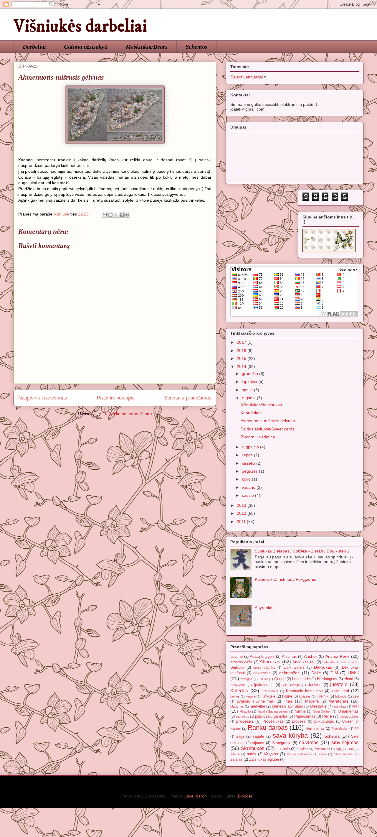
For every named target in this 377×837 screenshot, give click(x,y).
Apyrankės (265, 607)
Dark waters (294, 667)
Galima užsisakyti (86, 46)
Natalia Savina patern (272, 711)
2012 (242, 513)
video (323, 754)
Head (348, 679)
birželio (249, 463)
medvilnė (257, 706)
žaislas (236, 759)
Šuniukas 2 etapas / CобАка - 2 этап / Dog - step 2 (302, 551)
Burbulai (237, 667)
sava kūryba (290, 735)
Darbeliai (34, 46)
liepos (248, 455)
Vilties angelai (343, 754)
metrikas (340, 706)
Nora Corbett (322, 711)
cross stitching (264, 667)
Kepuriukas (251, 412)
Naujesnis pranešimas (42, 398)
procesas (244, 721)
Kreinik (322, 696)
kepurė (251, 696)
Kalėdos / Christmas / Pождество (285, 579)
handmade (301, 679)
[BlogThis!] (110, 215)
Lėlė (356, 696)
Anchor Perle (337, 656)
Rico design (339, 728)
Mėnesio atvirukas (287, 706)
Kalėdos (239, 690)
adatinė (236, 657)
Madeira (312, 701)
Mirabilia (245, 711)
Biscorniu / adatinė (258, 437)
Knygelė (268, 696)
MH (355, 706)
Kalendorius (270, 691)
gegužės (250, 471)
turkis (251, 754)
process (299, 721)
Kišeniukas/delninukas (261, 404)
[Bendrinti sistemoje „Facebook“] (122, 215)
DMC (353, 672)
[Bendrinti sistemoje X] (116, 215)
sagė (240, 736)
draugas (246, 679)
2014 (242, 366)
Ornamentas (348, 711)
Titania (235, 754)
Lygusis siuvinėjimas (255, 701)
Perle (327, 716)
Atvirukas (269, 662)
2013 (242, 505)
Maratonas (338, 701)
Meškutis (318, 706)
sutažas (302, 749)
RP (356, 728)
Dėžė (316, 672)
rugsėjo (249, 397)
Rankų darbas (267, 727)
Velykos (271, 754)
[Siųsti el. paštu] (105, 215)
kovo (247, 479)
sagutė (258, 736)
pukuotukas (324, 721)
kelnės (235, 696)
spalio (248, 389)
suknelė (283, 749)
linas (288, 701)
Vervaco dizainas (299, 754)
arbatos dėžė (241, 662)
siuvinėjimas (345, 742)
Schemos (196, 46)
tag (338, 749)
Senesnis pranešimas (187, 398)
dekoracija (262, 673)
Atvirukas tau (303, 662)
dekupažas (289, 672)
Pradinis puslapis (116, 398)
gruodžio (250, 373)
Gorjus (279, 679)
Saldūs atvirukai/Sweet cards (267, 429)
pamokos (242, 716)
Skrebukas (252, 748)
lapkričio (250, 381)
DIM (334, 672)
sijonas (258, 743)
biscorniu (347, 662)
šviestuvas (322, 749)
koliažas (305, 696)
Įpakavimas (264, 685)
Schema (332, 736)
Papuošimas (304, 716)
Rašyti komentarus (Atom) (127, 413)
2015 (242, 358)
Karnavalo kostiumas (304, 691)
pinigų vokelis (349, 716)
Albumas (289, 657)
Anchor (310, 656)
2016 (242, 350)
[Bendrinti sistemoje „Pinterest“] (127, 215)
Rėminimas (315, 728)
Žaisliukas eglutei (264, 759)
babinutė (329, 662)
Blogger (245, 796)
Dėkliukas (323, 667)
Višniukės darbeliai (80, 26)
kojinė (287, 696)
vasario (249, 487)
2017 (242, 342)
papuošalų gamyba (271, 716)
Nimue (300, 711)
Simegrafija (281, 743)
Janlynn (314, 685)
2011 (242, 521)
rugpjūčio (251, 447)
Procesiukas (273, 721)
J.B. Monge (291, 685)
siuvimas (309, 742)
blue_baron (196, 796)
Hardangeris (327, 679)
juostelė (338, 684)
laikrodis (341, 696)
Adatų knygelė (262, 657)
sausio (248, 495)
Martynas (237, 706)
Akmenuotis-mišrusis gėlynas (268, 420)
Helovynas (238, 685)
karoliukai (340, 690)
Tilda (350, 749)
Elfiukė (263, 679)
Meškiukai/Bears (147, 46)
